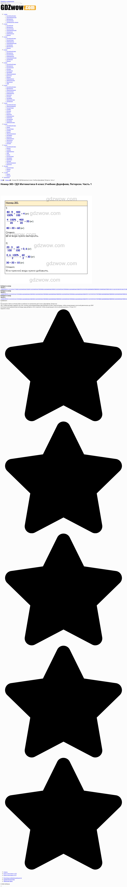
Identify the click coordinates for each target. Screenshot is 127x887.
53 (58, 289)
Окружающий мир (11, 17)
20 (17, 289)
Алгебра (8, 109)
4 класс (5, 49)
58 (64, 289)
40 (42, 289)
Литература (9, 32)
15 (13, 294)
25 (23, 289)
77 (95, 294)
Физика (8, 112)
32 (31, 289)
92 (115, 294)
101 (112, 289)
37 (38, 289)
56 (62, 289)
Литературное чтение (12, 22)
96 (104, 289)
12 (9, 289)
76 (94, 294)
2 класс (5, 24)
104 (118, 289)
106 (122, 289)
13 (10, 289)
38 (39, 289)
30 (33, 294)
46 (50, 289)
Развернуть (4, 300)
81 (87, 289)
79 (98, 294)
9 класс (5, 145)
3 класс (5, 37)
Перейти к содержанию (7, 1)
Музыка (8, 35)
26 (25, 289)
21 (18, 289)
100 (110, 289)
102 (114, 289)
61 (68, 289)
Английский (9, 25)
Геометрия (9, 117)
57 (63, 289)
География (9, 72)
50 (54, 289)
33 (33, 289)
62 (70, 289)
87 (94, 289)
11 (8, 289)
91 (99, 289)
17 (14, 289)
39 (41, 289)
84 (91, 289)
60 (67, 289)
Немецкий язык (10, 80)
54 (59, 289)
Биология (9, 75)
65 (74, 289)
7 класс (5, 103)
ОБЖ (7, 83)
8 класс (5, 124)
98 (107, 289)
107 (124, 289)
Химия (8, 127)
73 (83, 289)
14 (11, 289)
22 (19, 289)
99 (108, 289)
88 (95, 289)
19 (15, 289)
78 (97, 294)
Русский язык (10, 20)
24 (22, 289)
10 (6, 289)
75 (86, 289)
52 (56, 289)
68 (78, 289)
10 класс (6, 166)
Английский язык (11, 16)
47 (51, 289)
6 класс (5, 85)
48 (53, 289)
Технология (9, 82)
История (8, 69)
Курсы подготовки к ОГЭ (10, 873)
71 (88, 294)
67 (76, 289)
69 (79, 289)
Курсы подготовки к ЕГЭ (10, 875)
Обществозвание (11, 106)
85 (92, 289)
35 (35, 289)
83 (90, 289)
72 (82, 289)
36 (37, 289)
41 (43, 289)
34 (34, 289)
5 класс (5, 62)
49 (58, 294)
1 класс (5, 14)
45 (49, 289)
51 (55, 289)
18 (17, 294)
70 (80, 289)
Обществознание (11, 74)
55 (60, 289)
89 (96, 289)
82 (88, 289)
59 (66, 289)
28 (27, 289)
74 (84, 289)
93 (100, 289)
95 (103, 289)
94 (101, 289)
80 (99, 294)
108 (126, 289)
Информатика (10, 33)
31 (30, 289)
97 (105, 289)
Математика (9, 19)
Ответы (6, 872)
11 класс (6, 172)
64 (72, 289)
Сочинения (7, 177)
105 (120, 289)
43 (46, 289)
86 (107, 294)
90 (97, 289)
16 (13, 289)
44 (47, 289)
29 (29, 289)
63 (71, 289)
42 (45, 289)
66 (75, 289)
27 (26, 289)
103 (116, 289)
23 (21, 289)
